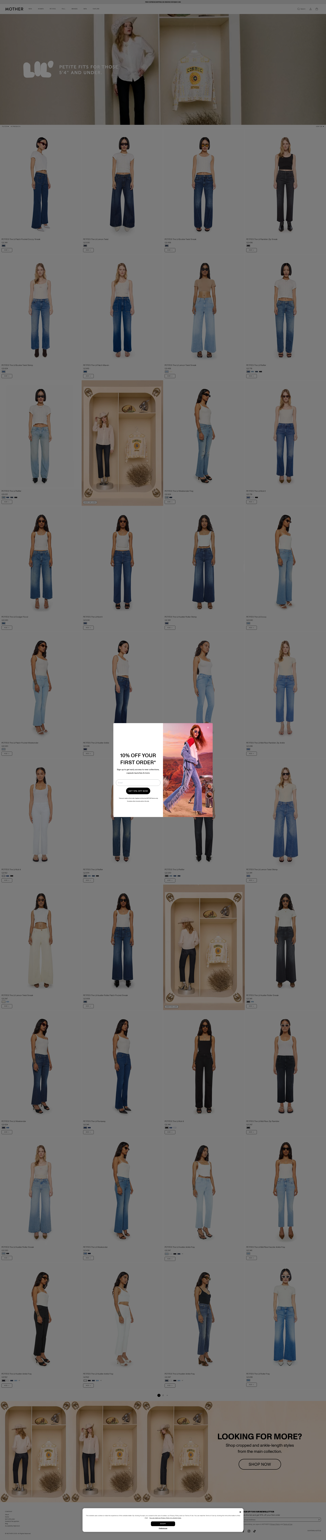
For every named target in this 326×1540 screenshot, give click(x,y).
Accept (163, 1524)
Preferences (163, 1528)
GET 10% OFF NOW (138, 791)
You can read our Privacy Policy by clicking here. (165, 1518)
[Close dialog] (208, 727)
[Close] (240, 1512)
